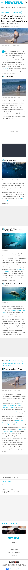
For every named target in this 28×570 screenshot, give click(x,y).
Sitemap (14, 546)
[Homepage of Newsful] (13, 537)
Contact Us (14, 555)
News (4, 493)
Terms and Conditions (14, 552)
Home (2, 7)
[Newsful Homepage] (14, 2)
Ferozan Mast (6, 26)
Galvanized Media (13, 564)
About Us (14, 542)
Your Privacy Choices (16, 569)
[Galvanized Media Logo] (14, 562)
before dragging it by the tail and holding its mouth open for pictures (12, 405)
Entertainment (9, 7)
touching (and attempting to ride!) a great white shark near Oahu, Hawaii (13, 423)
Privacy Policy (14, 549)
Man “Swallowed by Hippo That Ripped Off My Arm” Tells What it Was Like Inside (13, 363)
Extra (16, 491)
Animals (6, 491)
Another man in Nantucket (9, 412)
